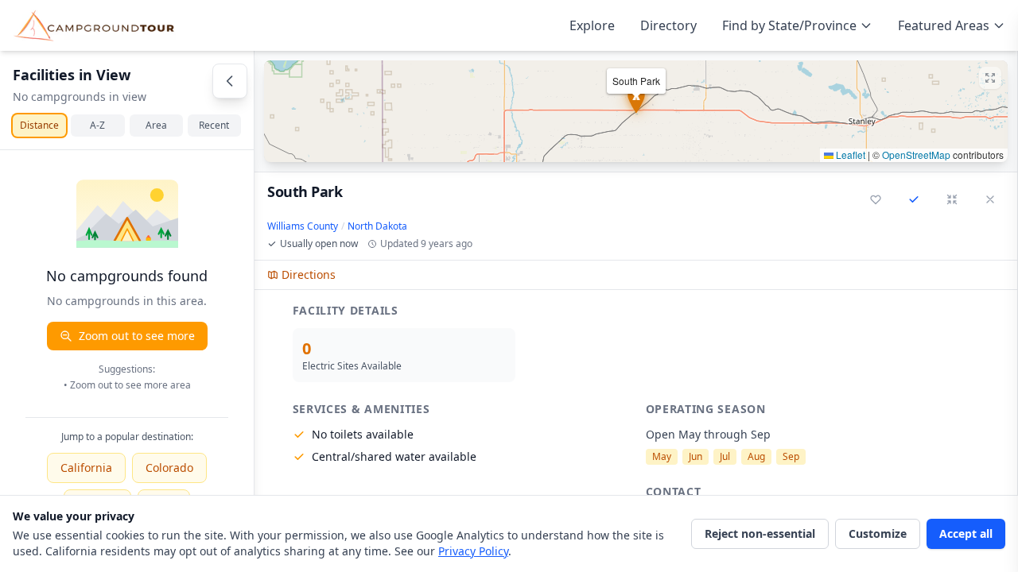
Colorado (169, 467)
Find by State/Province (789, 25)
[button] (636, 111)
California (86, 467)
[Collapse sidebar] (229, 81)
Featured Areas (943, 25)
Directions (309, 274)
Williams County (302, 226)
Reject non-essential (760, 533)
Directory (668, 25)
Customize (878, 533)
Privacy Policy (473, 550)
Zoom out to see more (137, 335)
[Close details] (990, 199)
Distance (39, 125)
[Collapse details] (951, 199)
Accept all (966, 533)
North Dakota (377, 226)
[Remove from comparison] (913, 199)
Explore (592, 25)
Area (156, 125)
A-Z (97, 125)
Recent (214, 125)
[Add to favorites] (875, 199)
